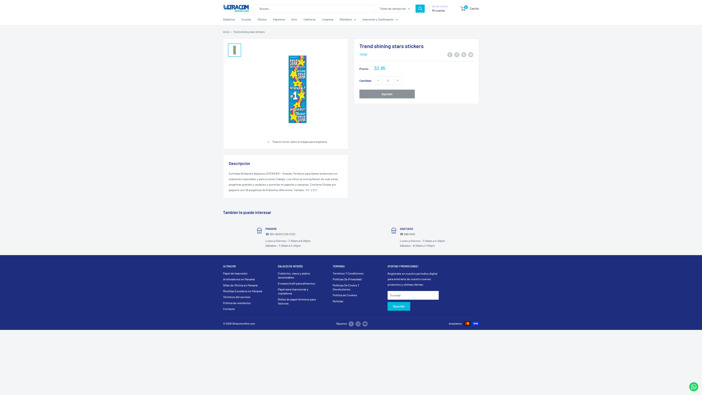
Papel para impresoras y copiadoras (293, 291)
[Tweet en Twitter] (463, 54)
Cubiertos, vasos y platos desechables (294, 275)
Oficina (262, 19)
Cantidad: (365, 80)
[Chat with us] (693, 390)
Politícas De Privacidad (347, 279)
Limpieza (327, 19)
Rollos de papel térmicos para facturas (297, 301)
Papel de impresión (235, 273)
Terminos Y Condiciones (348, 273)
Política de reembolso (237, 303)
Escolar (246, 19)
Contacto (229, 309)
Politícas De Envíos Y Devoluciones (346, 287)
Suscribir (399, 306)
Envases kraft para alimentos (296, 283)
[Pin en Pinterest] (456, 54)
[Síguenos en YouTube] (365, 323)
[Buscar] (420, 9)
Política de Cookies (345, 295)
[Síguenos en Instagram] (358, 323)
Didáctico (229, 19)
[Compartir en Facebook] (449, 54)
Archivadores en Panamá (239, 279)
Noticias (338, 301)
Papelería (279, 19)
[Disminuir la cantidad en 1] (378, 80)
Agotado (387, 94)
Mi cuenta (438, 10)
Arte (294, 19)
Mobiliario (346, 19)
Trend (363, 54)
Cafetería (309, 19)
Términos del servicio (236, 297)
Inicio (226, 31)
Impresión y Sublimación (378, 19)
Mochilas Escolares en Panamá (242, 291)
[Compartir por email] (470, 54)
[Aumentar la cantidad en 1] (397, 80)
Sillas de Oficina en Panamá (240, 285)
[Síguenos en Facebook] (351, 323)
